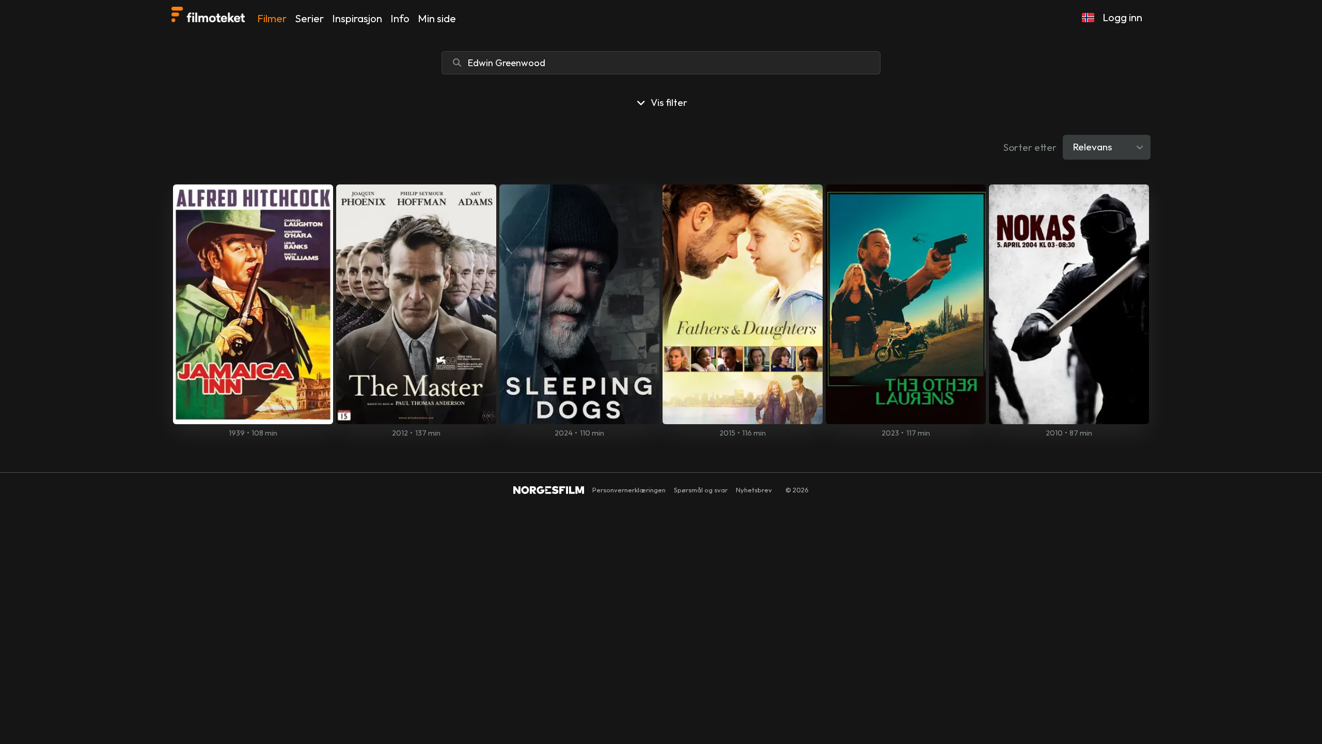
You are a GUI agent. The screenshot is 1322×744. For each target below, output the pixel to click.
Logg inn (1122, 17)
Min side (437, 18)
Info (400, 18)
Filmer (272, 18)
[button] (1088, 17)
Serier (309, 18)
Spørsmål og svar (701, 490)
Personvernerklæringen (629, 490)
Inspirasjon (357, 18)
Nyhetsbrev (754, 490)
